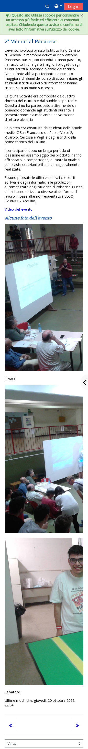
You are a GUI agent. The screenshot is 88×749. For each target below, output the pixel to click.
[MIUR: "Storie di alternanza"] (77, 725)
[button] (47, 6)
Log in (73, 6)
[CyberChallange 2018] (11, 725)
